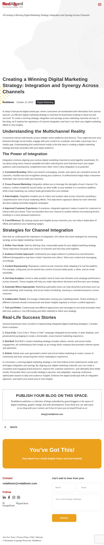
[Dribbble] (18, 497)
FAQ (32, 537)
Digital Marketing (45, 102)
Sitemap (39, 537)
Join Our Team (9, 537)
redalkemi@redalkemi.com (20, 483)
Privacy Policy (23, 537)
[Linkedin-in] (4, 497)
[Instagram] (13, 497)
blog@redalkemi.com (52, 414)
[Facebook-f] (9, 497)
